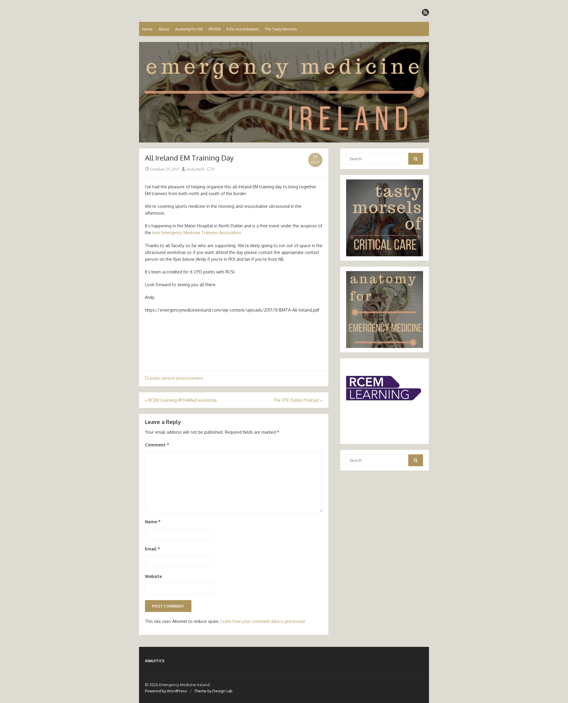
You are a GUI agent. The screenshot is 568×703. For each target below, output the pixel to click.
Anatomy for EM (189, 29)
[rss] (425, 12)
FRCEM (215, 29)
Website (153, 576)
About (164, 29)
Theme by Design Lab (213, 691)
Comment (157, 444)
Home (147, 29)
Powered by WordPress (166, 691)
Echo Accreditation (243, 29)
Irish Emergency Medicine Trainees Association (196, 232)
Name (153, 521)
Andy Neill (194, 169)
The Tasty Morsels (281, 29)
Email (152, 548)
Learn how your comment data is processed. (263, 621)
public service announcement (176, 378)
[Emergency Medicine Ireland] (284, 92)
